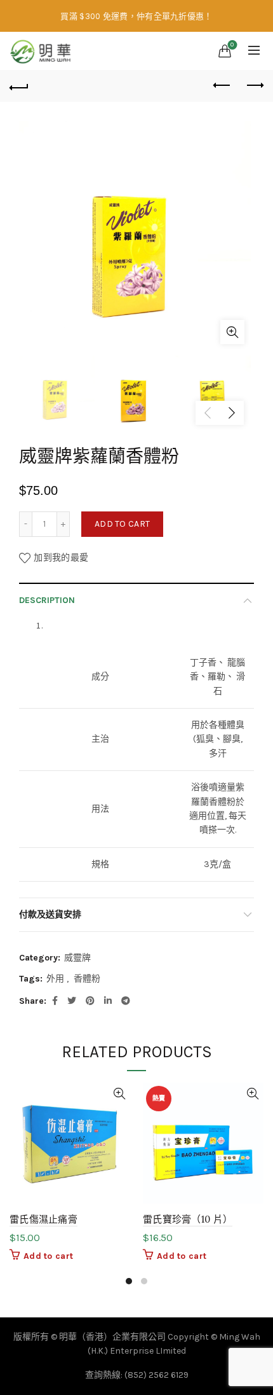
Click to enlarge (232, 332)
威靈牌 (77, 957)
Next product (254, 86)
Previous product (222, 86)
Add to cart (122, 523)
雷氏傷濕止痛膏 (43, 1219)
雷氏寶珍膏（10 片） (187, 1219)
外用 (55, 978)
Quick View (119, 1094)
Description (47, 600)
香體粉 (87, 978)
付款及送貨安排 (50, 914)
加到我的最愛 (61, 557)
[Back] (19, 86)
